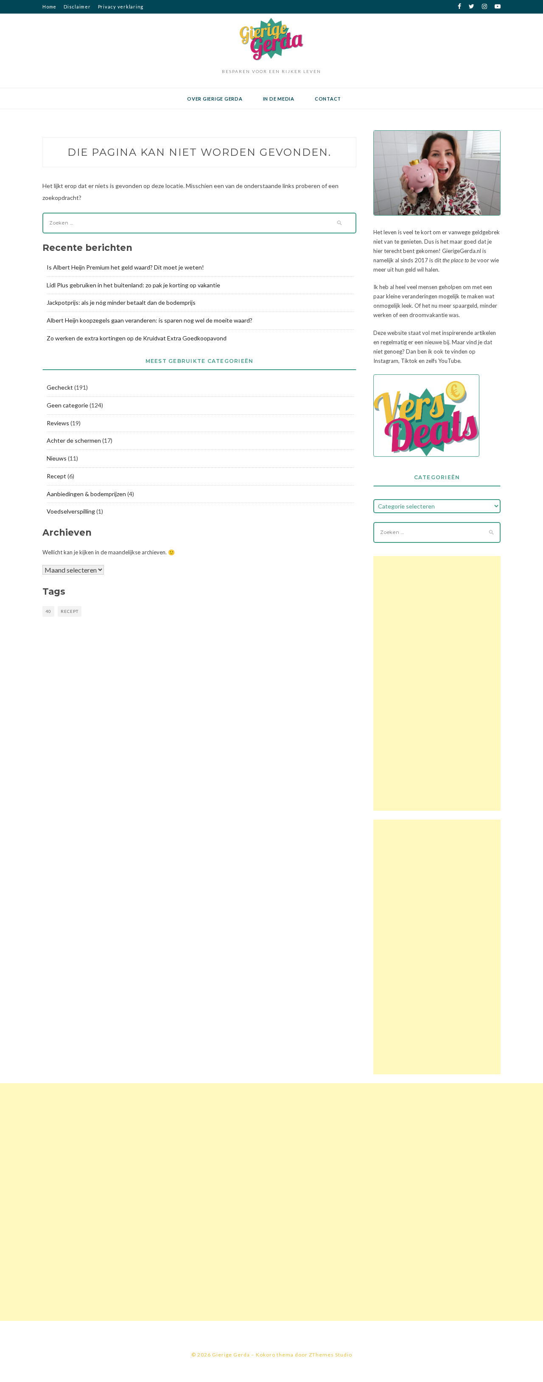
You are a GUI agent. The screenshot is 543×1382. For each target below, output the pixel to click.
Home (49, 6)
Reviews (58, 423)
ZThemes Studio (330, 1354)
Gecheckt (60, 387)
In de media (278, 98)
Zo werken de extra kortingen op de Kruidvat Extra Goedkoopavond (137, 338)
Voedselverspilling (71, 511)
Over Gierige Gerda (215, 98)
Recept (56, 476)
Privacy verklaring (121, 6)
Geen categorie (67, 405)
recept (69, 611)
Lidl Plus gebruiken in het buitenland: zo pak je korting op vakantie (133, 285)
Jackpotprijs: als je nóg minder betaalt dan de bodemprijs (121, 302)
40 (48, 611)
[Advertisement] (437, 683)
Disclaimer (77, 6)
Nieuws (57, 458)
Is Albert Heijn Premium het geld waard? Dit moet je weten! (125, 267)
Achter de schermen (74, 440)
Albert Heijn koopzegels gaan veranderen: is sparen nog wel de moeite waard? (149, 320)
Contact (328, 98)
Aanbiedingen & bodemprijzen (86, 493)
